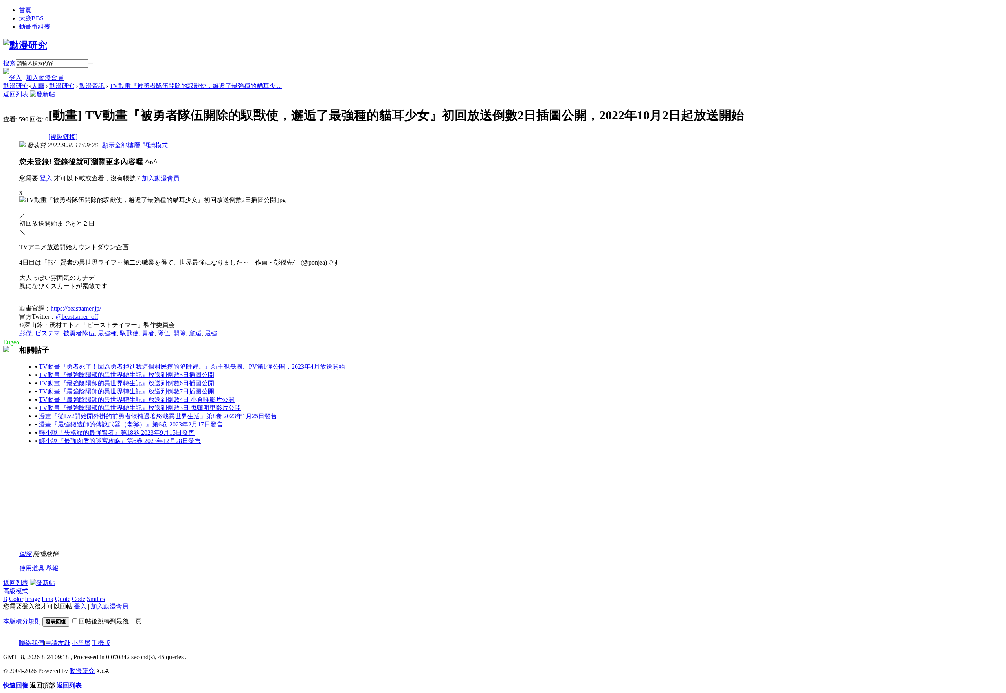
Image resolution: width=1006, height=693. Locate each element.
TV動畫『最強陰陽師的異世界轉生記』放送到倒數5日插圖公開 (126, 374)
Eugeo (11, 342)
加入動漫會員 (45, 77)
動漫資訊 (92, 86)
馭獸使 (129, 333)
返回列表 (15, 94)
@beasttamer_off (77, 316)
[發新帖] (42, 94)
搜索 (9, 63)
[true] (90, 63)
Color (16, 599)
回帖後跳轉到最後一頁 (110, 621)
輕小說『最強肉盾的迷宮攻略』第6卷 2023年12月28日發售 (120, 440)
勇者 (148, 333)
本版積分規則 (22, 621)
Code (78, 599)
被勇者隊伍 (79, 333)
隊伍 (164, 333)
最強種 (107, 333)
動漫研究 (15, 86)
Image (32, 599)
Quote (62, 599)
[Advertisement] (78, 501)
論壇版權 (46, 553)
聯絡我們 (31, 643)
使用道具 (31, 568)
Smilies (96, 599)
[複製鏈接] (62, 136)
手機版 (101, 643)
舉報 (52, 568)
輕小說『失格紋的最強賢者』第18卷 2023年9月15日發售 (117, 432)
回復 (25, 553)
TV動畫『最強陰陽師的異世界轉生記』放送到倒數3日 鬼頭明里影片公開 (140, 407)
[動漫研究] (25, 45)
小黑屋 (81, 643)
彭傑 (25, 333)
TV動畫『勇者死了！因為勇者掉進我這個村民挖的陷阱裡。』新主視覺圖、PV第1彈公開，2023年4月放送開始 (192, 366)
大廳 (31, 18)
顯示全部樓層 (121, 145)
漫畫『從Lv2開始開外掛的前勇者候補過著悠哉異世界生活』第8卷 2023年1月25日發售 (158, 416)
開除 (179, 333)
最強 (211, 333)
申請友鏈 (57, 643)
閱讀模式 (155, 145)
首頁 (25, 10)
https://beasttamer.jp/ (76, 308)
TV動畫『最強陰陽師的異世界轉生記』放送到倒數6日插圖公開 (126, 383)
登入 (15, 77)
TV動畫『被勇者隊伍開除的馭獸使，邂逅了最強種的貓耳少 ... (196, 86)
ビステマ (47, 333)
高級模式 (15, 591)
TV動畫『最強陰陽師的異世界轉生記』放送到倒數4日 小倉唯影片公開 (137, 399)
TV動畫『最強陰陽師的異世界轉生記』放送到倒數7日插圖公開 (126, 391)
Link (47, 599)
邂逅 (195, 333)
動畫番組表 (34, 26)
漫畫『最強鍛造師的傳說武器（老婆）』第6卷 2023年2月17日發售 (131, 424)
